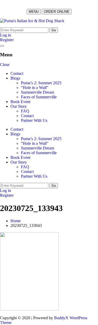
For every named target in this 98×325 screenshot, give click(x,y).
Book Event (20, 101)
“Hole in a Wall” (34, 87)
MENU (34, 12)
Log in (5, 35)
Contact (16, 73)
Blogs (15, 78)
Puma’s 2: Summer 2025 (41, 83)
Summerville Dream (37, 92)
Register (7, 40)
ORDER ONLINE (57, 12)
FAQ (25, 111)
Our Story (18, 106)
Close (4, 64)
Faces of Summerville (39, 97)
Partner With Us (34, 120)
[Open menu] (2, 46)
